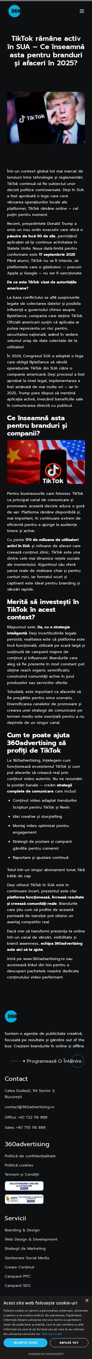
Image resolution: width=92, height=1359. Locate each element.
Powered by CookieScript (46, 1354)
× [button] (86, 1300)
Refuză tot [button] (69, 1343)
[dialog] (46, 1327)
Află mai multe (52, 1334)
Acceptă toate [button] (25, 1343)
